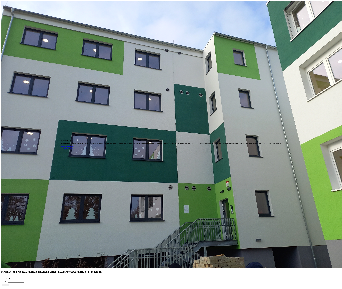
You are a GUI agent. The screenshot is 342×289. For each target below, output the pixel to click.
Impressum (72, 148)
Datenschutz (64, 148)
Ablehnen (70, 146)
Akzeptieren (64, 146)
